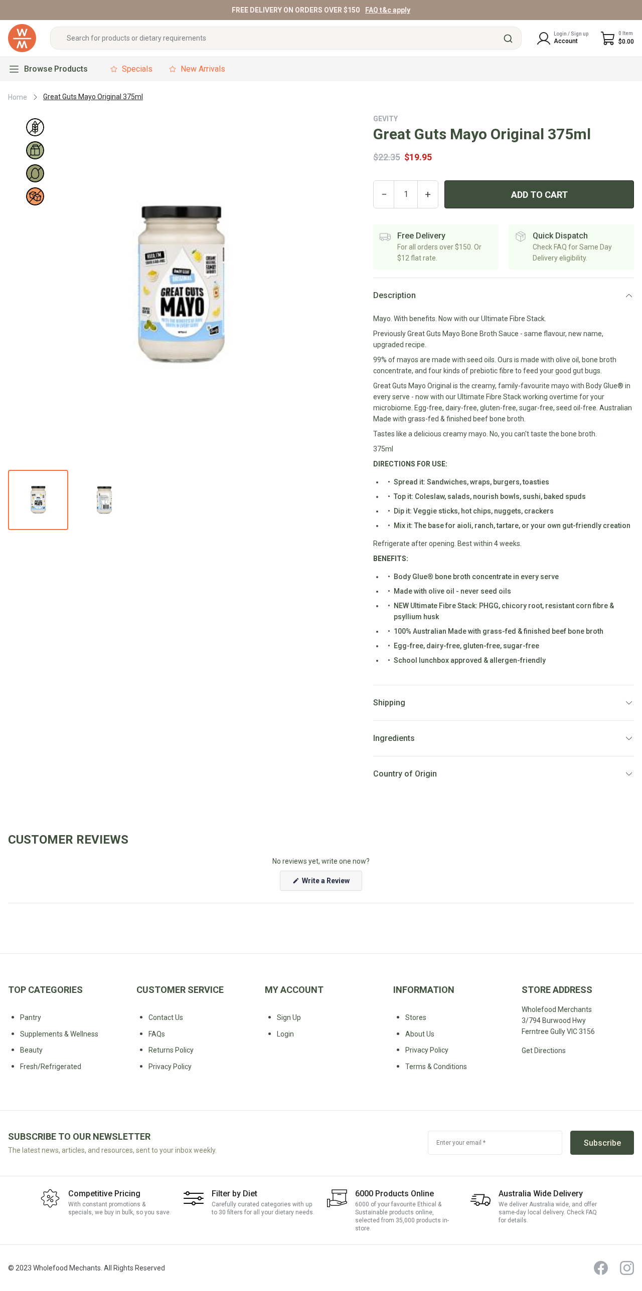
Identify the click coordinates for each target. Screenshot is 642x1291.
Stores (415, 1017)
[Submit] (509, 39)
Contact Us (165, 1017)
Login (285, 1034)
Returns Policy (171, 1050)
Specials (137, 69)
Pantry (30, 1017)
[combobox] (286, 38)
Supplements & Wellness (59, 1034)
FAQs (156, 1034)
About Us (419, 1034)
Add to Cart (539, 194)
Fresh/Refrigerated (50, 1067)
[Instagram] (627, 1268)
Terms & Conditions (436, 1067)
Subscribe (602, 1143)
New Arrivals (203, 69)
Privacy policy (170, 1067)
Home (17, 97)
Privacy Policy (426, 1050)
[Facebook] (601, 1268)
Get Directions (544, 1051)
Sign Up (289, 1017)
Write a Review (331, 883)
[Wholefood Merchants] (22, 38)
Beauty (31, 1050)
